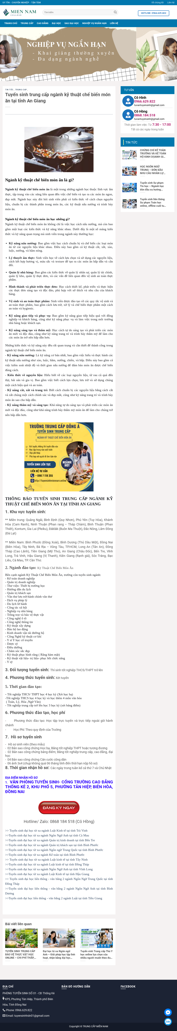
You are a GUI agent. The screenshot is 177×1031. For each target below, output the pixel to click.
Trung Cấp (27, 23)
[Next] (169, 54)
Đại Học (56, 23)
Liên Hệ (114, 23)
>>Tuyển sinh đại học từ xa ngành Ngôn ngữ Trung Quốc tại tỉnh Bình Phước (54, 850)
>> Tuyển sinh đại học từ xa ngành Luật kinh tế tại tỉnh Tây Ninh (46, 859)
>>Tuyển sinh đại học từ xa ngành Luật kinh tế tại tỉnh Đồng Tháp (47, 864)
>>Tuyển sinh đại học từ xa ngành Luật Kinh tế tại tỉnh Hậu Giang (47, 874)
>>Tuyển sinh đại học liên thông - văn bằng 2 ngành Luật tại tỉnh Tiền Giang (53, 898)
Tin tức (9, 90)
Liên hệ (170, 2)
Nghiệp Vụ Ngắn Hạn (94, 23)
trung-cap (21, 90)
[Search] (115, 12)
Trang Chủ (10, 23)
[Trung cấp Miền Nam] (20, 12)
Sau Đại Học (71, 23)
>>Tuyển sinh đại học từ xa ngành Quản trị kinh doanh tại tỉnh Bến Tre (50, 840)
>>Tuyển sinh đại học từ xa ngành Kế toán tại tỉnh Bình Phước (45, 854)
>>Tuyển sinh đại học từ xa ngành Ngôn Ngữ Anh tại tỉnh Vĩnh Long (49, 869)
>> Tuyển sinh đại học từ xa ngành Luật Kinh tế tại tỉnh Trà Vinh (46, 830)
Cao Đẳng (43, 23)
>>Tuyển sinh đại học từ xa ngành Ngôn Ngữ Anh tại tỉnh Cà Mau (47, 835)
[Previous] (8, 54)
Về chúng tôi (157, 2)
